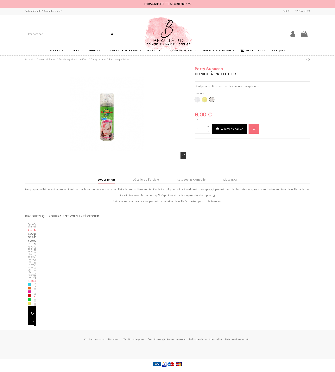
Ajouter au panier (232, 129)
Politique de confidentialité (205, 339)
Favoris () (304, 11)
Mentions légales (133, 339)
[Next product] (309, 59)
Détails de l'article (146, 179)
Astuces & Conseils (191, 179)
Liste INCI (230, 179)
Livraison (113, 339)
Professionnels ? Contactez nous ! (43, 11)
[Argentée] (35, 300)
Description (106, 179)
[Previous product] (307, 59)
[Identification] (292, 34)
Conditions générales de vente (166, 339)
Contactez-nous (94, 339)
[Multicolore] (35, 304)
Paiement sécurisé (236, 339)
